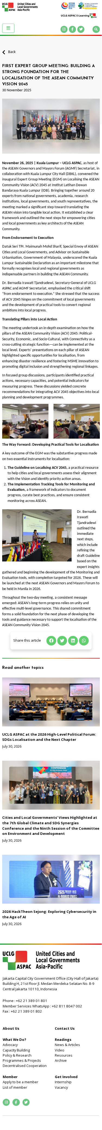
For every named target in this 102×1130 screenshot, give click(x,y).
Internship (63, 1081)
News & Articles (67, 1044)
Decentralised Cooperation (25, 1065)
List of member (15, 1087)
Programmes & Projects (22, 1060)
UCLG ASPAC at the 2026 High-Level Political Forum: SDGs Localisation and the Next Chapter (49, 737)
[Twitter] (80, 29)
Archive (61, 1060)
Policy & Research (17, 1055)
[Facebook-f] (72, 29)
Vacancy (61, 1087)
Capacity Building (16, 1050)
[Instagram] (64, 29)
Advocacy (10, 1044)
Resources (63, 1055)
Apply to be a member (20, 1081)
